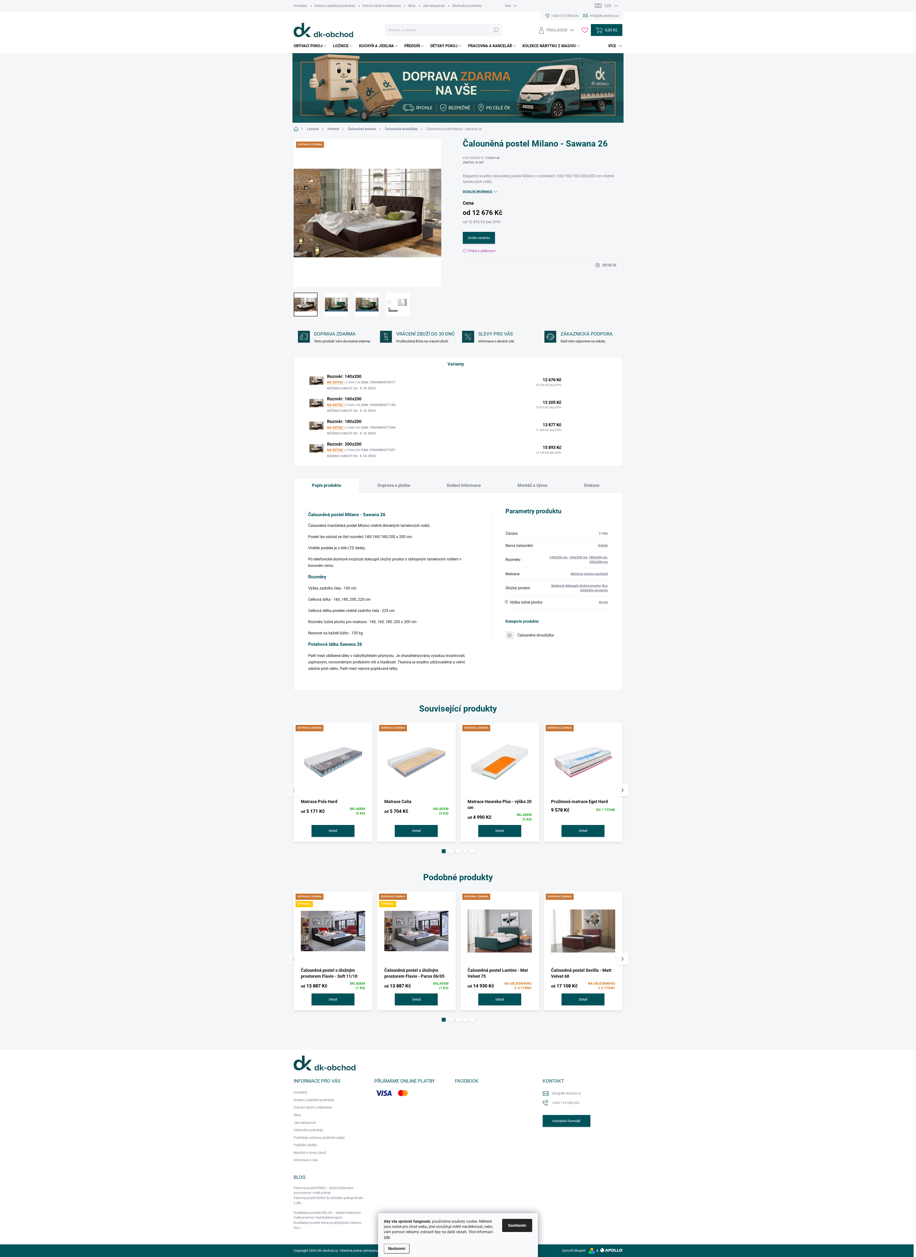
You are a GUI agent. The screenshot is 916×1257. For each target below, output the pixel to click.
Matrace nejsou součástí (589, 574)
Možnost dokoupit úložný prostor (576, 586)
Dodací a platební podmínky (334, 6)
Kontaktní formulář (566, 1121)
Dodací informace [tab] (464, 485)
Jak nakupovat (434, 6)
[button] (443, 851)
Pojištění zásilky (305, 1145)
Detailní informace (477, 191)
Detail (333, 831)
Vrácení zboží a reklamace (381, 6)
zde (387, 1237)
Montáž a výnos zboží (310, 1153)
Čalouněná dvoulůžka (535, 635)
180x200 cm (598, 557)
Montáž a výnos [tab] (532, 485)
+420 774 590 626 (565, 1103)
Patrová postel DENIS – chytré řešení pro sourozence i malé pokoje (324, 1190)
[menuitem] (311, 46)
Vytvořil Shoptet (574, 1250)
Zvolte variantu (479, 238)
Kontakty (300, 6)
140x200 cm (558, 557)
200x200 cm (598, 562)
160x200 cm (578, 557)
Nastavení (396, 1248)
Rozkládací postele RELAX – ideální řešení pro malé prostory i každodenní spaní (327, 1215)
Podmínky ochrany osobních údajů (319, 1138)
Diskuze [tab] (591, 485)
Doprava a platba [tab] (394, 485)
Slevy (412, 6)
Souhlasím (517, 1225)
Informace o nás (306, 1160)
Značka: (473, 162)
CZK (607, 6)
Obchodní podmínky (467, 6)
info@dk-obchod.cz (566, 1093)
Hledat (496, 30)
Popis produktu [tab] (326, 485)
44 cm (603, 602)
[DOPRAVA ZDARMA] (333, 762)
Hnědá (603, 545)
